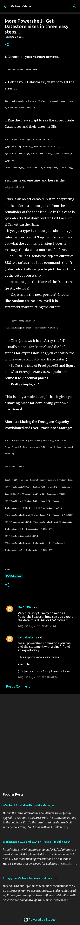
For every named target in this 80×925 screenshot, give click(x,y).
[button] (7, 44)
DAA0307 (24, 607)
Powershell (13, 575)
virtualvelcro (26, 637)
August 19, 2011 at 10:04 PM (38, 677)
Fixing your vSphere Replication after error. (30, 878)
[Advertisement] (40, 740)
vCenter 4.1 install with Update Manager (28, 805)
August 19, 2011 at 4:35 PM (37, 626)
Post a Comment (18, 686)
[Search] (74, 6)
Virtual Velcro (21, 6)
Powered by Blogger (42, 919)
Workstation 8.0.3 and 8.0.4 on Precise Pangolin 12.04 (36, 841)
